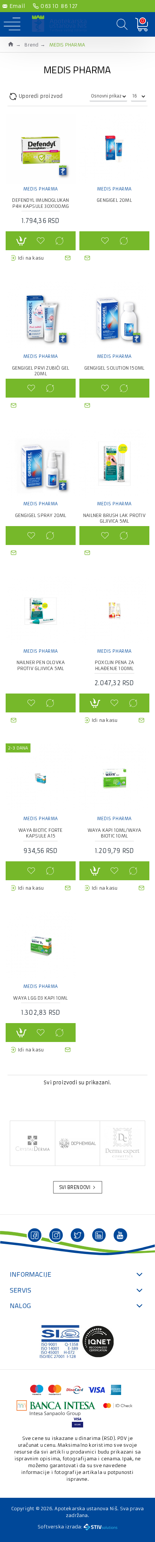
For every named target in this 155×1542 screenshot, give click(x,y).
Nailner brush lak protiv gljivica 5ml (114, 518)
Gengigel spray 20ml (41, 515)
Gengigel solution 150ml (114, 368)
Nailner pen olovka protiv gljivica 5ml (41, 665)
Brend (31, 45)
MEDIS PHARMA (40, 189)
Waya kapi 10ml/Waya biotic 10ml (114, 833)
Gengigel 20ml (114, 200)
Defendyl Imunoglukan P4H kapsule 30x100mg (40, 203)
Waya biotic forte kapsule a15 (40, 833)
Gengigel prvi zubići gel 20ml (41, 371)
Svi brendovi (75, 1187)
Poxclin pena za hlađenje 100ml (114, 665)
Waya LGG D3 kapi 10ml (40, 998)
